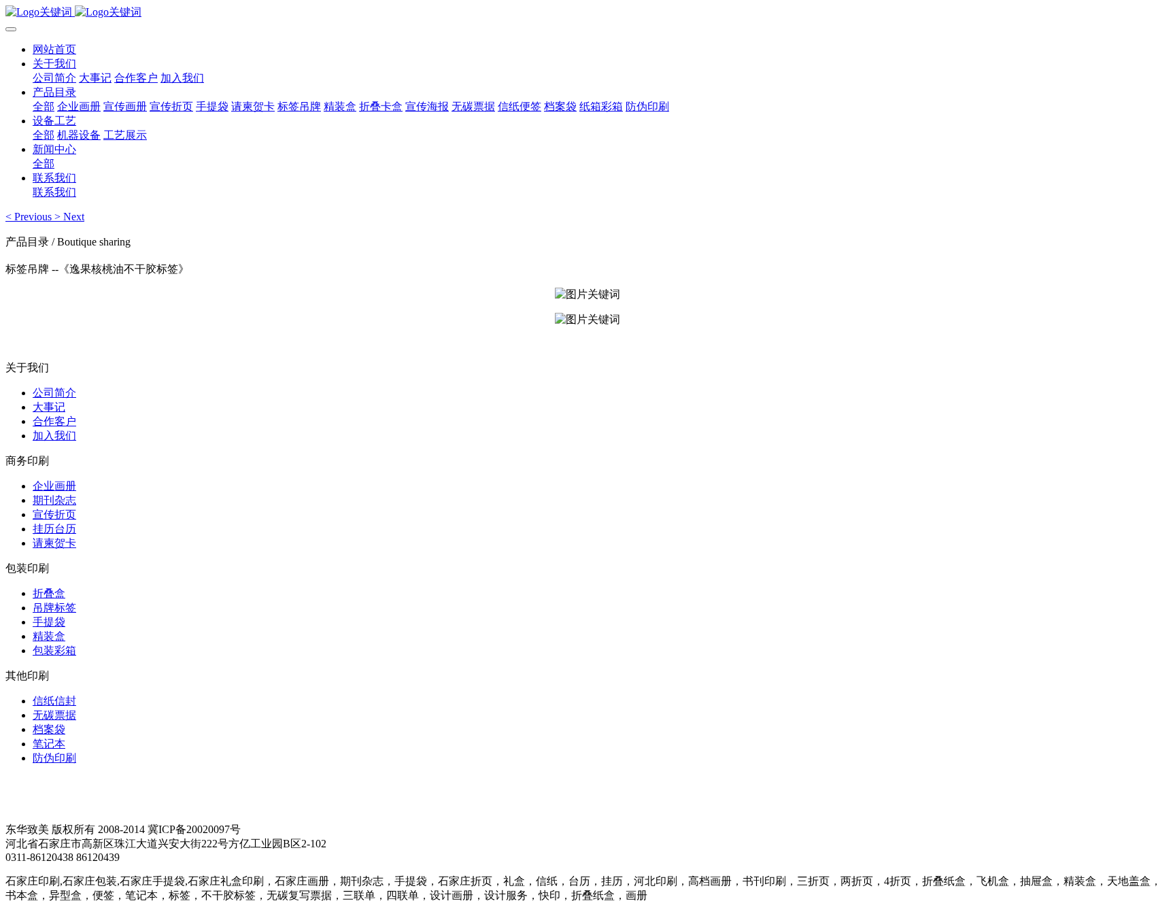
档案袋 (49, 729)
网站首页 (54, 49)
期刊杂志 (54, 500)
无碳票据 (54, 715)
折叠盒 (49, 593)
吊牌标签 (54, 607)
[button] (29, 216)
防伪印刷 (54, 758)
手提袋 (49, 622)
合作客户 (54, 421)
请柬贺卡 (54, 543)
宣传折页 (54, 514)
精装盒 (49, 636)
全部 (43, 106)
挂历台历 (54, 529)
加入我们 (54, 435)
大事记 (49, 407)
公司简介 (54, 393)
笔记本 (49, 743)
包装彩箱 (54, 650)
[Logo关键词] (587, 12)
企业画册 (54, 486)
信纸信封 (54, 701)
